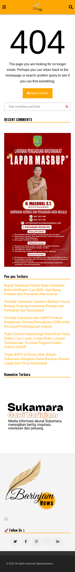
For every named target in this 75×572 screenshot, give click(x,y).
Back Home (39, 93)
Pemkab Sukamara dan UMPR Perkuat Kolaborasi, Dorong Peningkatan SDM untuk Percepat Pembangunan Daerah (37, 322)
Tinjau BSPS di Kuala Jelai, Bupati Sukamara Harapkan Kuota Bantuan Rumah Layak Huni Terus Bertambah (36, 359)
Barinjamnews (45, 563)
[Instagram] (36, 541)
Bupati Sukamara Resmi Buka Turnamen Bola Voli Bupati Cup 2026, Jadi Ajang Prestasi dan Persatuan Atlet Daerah (34, 290)
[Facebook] (26, 541)
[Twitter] (15, 541)
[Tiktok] (47, 541)
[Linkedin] (58, 541)
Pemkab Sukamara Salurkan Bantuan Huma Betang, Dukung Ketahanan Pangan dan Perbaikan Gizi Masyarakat (37, 306)
